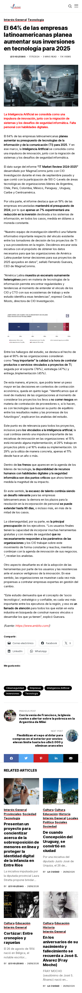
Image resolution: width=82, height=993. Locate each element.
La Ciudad (53, 872)
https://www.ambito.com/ (32, 626)
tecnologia (31, 693)
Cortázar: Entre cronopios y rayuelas (18, 938)
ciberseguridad (15, 688)
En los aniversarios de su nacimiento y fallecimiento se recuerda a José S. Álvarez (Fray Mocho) (60, 951)
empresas (35, 688)
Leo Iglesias (18, 56)
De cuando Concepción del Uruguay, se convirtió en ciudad (57, 841)
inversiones (12, 693)
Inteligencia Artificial (58, 688)
